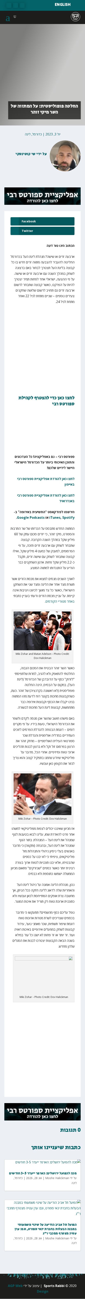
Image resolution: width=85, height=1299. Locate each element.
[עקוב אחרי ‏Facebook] (22, 5)
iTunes (54, 517)
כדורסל (37, 134)
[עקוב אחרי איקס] (15, 5)
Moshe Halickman (57, 1178)
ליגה (28, 134)
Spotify (68, 517)
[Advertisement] (42, 352)
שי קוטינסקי (25, 154)
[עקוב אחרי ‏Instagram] (8, 5)
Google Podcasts (31, 517)
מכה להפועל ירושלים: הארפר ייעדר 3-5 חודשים (43, 1173)
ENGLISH (63, 4)
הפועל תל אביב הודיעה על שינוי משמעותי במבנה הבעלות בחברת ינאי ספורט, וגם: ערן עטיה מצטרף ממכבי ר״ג (46, 1229)
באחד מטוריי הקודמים (59, 601)
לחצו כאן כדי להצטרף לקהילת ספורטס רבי (46, 401)
